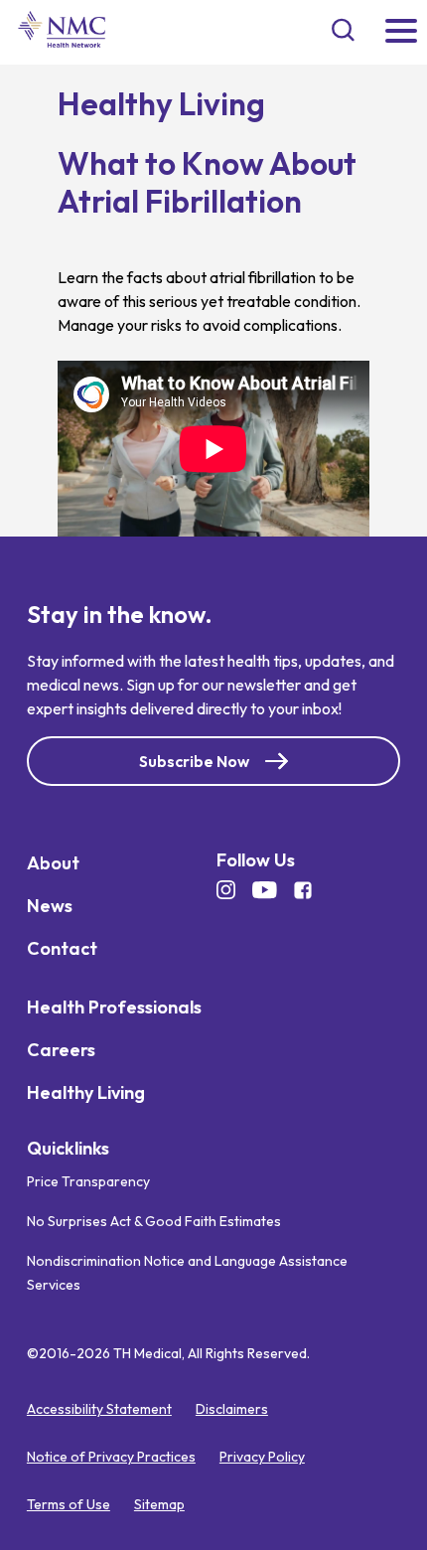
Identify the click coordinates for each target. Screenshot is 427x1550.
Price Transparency (88, 1181)
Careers (61, 1048)
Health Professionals (114, 1006)
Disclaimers (232, 1409)
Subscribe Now (194, 760)
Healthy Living (86, 1091)
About (53, 862)
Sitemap (159, 1504)
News (49, 904)
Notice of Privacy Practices (111, 1457)
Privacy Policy (262, 1457)
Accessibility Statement (99, 1409)
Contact (62, 947)
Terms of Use (68, 1504)
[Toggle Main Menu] (401, 32)
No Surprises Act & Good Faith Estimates (154, 1221)
